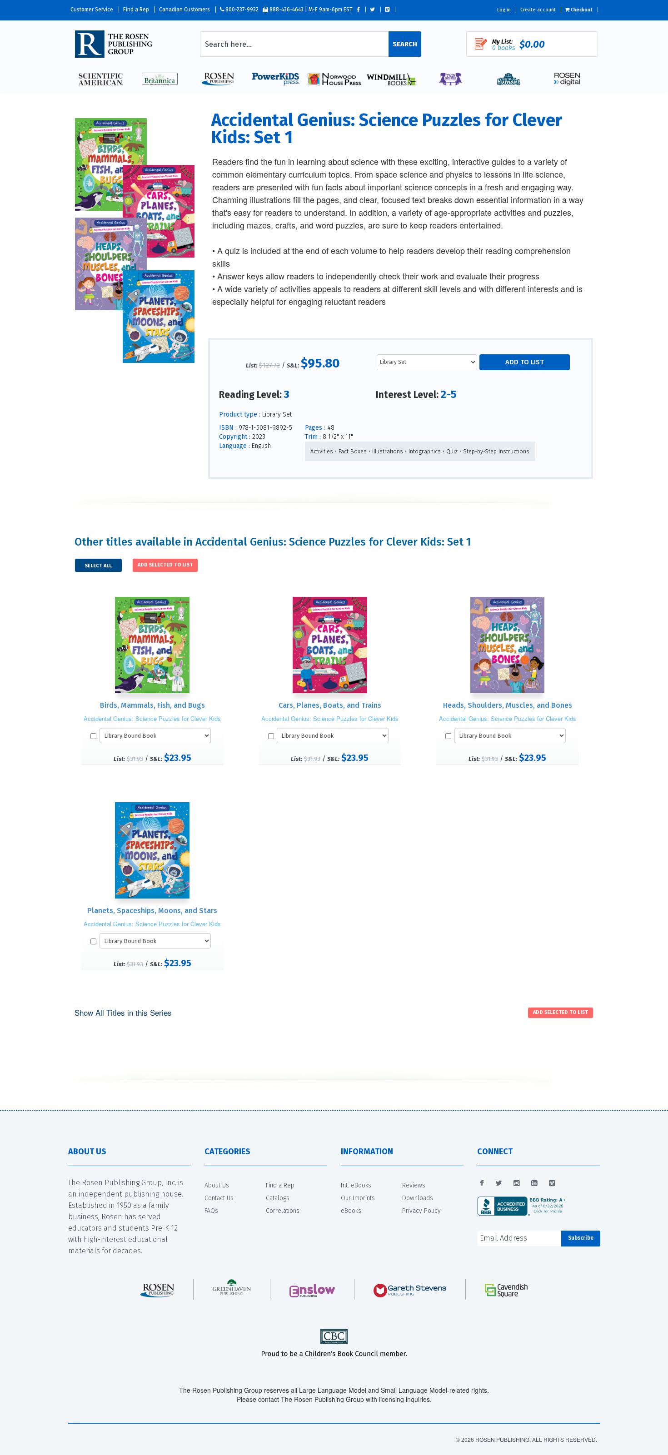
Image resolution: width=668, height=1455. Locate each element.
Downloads (417, 1198)
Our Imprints (358, 1198)
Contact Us (219, 1198)
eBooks (351, 1211)
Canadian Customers (184, 9)
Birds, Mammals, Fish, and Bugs (152, 705)
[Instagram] (517, 1183)
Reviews (413, 1185)
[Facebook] (482, 1183)
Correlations (282, 1211)
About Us (216, 1185)
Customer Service (91, 9)
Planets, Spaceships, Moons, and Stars (152, 910)
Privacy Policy (421, 1211)
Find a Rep (136, 9)
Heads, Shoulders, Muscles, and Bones (507, 705)
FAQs (211, 1211)
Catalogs (277, 1198)
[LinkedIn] (534, 1183)
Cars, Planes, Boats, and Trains (330, 705)
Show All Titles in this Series (123, 1012)
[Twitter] (499, 1183)
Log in (504, 10)
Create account (538, 10)
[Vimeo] (552, 1183)
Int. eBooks (356, 1185)
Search (405, 44)
